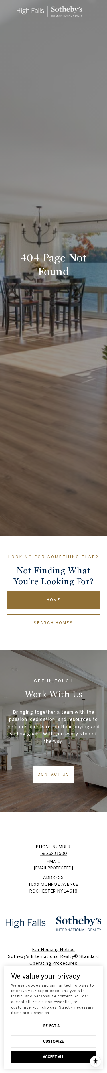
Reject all (53, 1026)
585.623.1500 (53, 853)
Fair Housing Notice (53, 949)
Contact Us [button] (53, 774)
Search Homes (53, 623)
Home (54, 600)
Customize (53, 1041)
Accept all (53, 1057)
